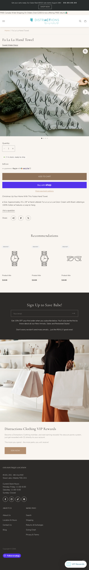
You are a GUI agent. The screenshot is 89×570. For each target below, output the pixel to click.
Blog (5, 530)
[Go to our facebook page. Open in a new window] (5, 499)
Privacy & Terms (32, 534)
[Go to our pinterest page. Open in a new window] (24, 499)
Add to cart (44, 176)
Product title (6, 275)
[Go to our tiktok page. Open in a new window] (17, 499)
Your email (17, 313)
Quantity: (6, 143)
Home (7, 30)
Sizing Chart (31, 530)
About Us (7, 515)
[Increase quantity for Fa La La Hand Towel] (13, 149)
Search (28, 515)
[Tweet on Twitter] (28, 218)
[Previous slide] (3, 91)
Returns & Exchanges (34, 525)
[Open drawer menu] (3, 21)
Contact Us (7, 525)
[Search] (80, 21)
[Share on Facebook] (20, 218)
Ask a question (9, 210)
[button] (41, 138)
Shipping (29, 520)
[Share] (13, 218)
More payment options (44, 191)
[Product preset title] (15, 258)
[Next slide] (85, 91)
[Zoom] (85, 51)
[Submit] (74, 313)
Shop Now (45, 7)
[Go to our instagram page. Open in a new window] (11, 499)
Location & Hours (10, 520)
